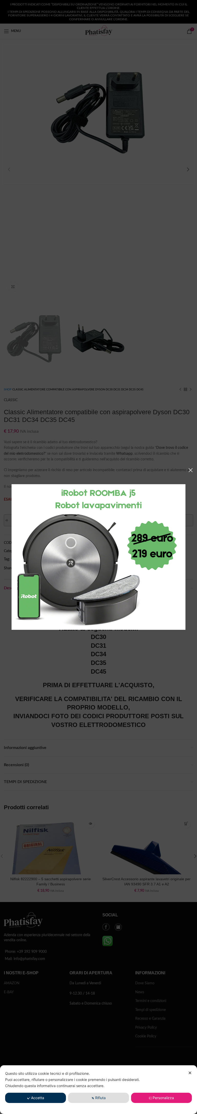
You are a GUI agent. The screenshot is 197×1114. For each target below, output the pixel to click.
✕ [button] (190, 1073)
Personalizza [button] (163, 1098)
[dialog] (98, 1089)
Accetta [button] (37, 1098)
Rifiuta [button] (100, 1098)
